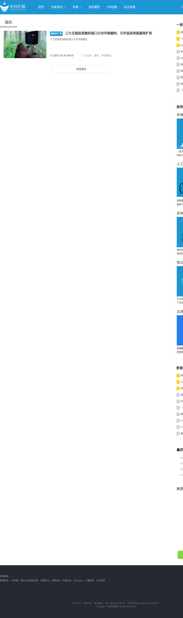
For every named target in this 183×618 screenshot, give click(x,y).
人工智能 (57, 17)
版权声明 (87, 603)
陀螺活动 (45, 580)
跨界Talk (42, 26)
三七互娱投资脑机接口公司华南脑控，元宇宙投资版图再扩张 (101, 33)
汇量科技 (90, 580)
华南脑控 (107, 55)
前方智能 (129, 7)
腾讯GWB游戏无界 (29, 580)
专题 (76, 7)
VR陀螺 (112, 7)
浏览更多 (81, 69)
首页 (41, 7)
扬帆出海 (56, 580)
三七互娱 (86, 55)
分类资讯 (57, 7)
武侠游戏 (72, 17)
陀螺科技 (4, 580)
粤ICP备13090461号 (115, 603)
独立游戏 (87, 17)
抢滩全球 (42, 17)
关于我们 (76, 603)
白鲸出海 (67, 580)
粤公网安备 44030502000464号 (142, 603)
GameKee (78, 580)
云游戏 (101, 17)
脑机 (96, 55)
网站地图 (98, 603)
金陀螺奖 (94, 7)
